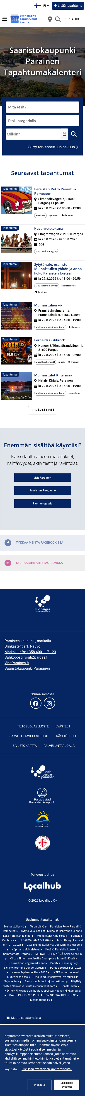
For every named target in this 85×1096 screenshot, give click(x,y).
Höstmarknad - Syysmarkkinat (26, 963)
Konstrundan (69, 986)
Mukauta (39, 1084)
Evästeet (63, 726)
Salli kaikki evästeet (67, 1084)
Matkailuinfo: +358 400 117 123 (30, 652)
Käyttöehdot (67, 736)
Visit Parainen (42, 477)
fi (46, 4)
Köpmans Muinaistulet (26, 949)
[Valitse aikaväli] (64, 134)
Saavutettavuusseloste (29, 736)
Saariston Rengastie (42, 490)
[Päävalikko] (5, 19)
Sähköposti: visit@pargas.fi (26, 657)
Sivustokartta (25, 745)
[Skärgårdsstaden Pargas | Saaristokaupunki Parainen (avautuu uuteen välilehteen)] (42, 803)
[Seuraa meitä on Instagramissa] (49, 703)
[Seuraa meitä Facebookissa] (35, 703)
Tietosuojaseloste (33, 726)
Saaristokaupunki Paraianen (27, 668)
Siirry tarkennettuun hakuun (51, 147)
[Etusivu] (23, 19)
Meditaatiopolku (40, 999)
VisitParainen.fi (17, 663)
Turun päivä (37, 926)
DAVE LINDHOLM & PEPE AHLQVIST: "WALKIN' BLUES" (42, 995)
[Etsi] (57, 19)
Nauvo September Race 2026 (30, 972)
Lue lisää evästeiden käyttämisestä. (47, 1069)
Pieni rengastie (42, 503)
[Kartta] (50, 19)
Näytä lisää (45, 410)
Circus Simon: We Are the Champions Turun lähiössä (42, 958)
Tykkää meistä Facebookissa (39, 542)
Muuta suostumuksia (26, 1017)
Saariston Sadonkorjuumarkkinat (45, 981)
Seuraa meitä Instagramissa (39, 562)
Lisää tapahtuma (70, 5)
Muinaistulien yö (14, 926)
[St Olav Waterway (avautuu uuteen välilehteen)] (42, 851)
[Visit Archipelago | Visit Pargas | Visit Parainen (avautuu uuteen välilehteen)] (42, 780)
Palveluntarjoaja (59, 745)
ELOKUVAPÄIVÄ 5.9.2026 (36, 940)
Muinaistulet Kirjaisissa (51, 935)
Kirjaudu (72, 19)
